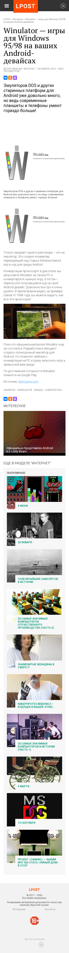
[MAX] (15, 78)
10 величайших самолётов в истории (38, 580)
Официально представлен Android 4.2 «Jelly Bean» (29, 449)
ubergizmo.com (28, 381)
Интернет (18, 19)
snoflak (17, 68)
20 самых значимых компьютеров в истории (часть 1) (36, 746)
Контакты (50, 909)
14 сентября (26, 822)
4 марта (23, 786)
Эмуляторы (54, 390)
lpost (26, 6)
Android (10, 390)
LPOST (7, 19)
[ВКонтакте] (6, 78)
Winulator (25, 390)
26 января (25, 542)
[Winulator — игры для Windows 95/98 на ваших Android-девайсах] (35, 183)
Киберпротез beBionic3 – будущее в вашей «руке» (35, 705)
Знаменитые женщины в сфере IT (36, 666)
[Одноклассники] (10, 78)
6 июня (23, 505)
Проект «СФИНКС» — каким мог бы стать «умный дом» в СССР (38, 862)
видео (40, 390)
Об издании (19, 909)
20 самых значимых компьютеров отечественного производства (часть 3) (36, 623)
